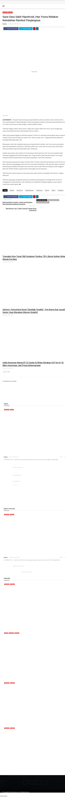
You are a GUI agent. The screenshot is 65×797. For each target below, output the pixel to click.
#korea (47, 190)
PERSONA (10, 12)
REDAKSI (38, 793)
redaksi (5, 23)
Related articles (41, 200)
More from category (42, 202)
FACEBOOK (51, 793)
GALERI (6, 633)
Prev (5, 371)
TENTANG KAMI (30, 793)
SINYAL (11, 409)
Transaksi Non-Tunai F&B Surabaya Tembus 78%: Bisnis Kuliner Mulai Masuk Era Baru (29, 3)
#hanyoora (20, 190)
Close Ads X (3, 796)
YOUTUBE (44, 793)
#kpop (53, 190)
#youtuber (60, 190)
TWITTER (58, 793)
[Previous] (14, 485)
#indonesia (39, 190)
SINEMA (12, 514)
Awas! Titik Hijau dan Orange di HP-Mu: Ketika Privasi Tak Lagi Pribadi (35, 479)
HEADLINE (5, 12)
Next (8, 371)
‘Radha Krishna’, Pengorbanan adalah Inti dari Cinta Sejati (30, 555)
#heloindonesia (29, 190)
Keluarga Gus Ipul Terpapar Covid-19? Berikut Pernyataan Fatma (42, 570)
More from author (53, 200)
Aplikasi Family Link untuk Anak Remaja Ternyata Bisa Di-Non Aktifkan (35, 564)
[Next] (16, 485)
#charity (12, 190)
